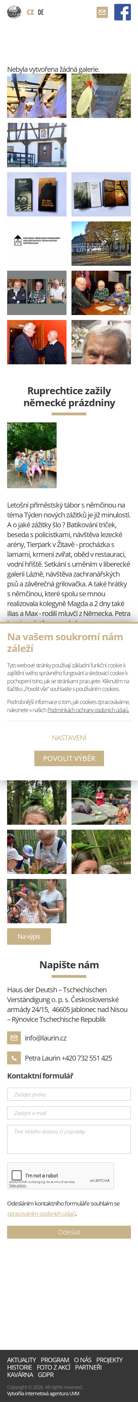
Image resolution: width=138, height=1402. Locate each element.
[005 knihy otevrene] (101, 194)
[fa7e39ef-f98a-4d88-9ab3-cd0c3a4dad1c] (101, 802)
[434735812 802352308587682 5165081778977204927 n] (37, 96)
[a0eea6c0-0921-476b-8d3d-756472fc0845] (37, 901)
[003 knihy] (37, 194)
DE (41, 12)
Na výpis (29, 936)
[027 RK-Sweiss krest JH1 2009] (37, 342)
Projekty (109, 1360)
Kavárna (20, 1374)
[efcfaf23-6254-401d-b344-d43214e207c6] (37, 852)
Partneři (88, 1367)
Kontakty (102, 12)
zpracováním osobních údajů (41, 1213)
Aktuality (21, 1360)
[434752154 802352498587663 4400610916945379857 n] (37, 145)
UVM (74, 1393)
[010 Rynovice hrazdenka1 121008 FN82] (101, 243)
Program (55, 1360)
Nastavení (69, 737)
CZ (30, 12)
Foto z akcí (53, 1367)
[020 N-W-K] (37, 293)
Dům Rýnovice (14, 12)
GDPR (45, 1374)
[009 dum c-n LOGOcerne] (37, 243)
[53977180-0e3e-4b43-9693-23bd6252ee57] (32, 455)
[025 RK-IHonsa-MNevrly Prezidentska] (101, 293)
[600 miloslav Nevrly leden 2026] (101, 342)
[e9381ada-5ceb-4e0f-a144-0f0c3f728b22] (101, 852)
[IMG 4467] (37, 802)
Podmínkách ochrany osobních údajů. (88, 709)
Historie (19, 1367)
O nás (82, 1360)
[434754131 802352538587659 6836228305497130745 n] (101, 96)
